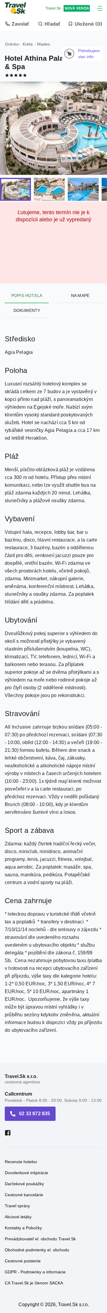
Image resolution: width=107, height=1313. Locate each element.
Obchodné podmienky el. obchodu (37, 1249)
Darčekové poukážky (24, 1183)
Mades (43, 44)
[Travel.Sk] (19, 8)
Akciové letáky (18, 1216)
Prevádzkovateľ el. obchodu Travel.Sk (40, 1238)
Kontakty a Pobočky (23, 1227)
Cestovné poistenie (23, 1260)
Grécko (12, 44)
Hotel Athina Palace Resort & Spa (50, 62)
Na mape (80, 295)
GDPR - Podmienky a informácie (35, 1272)
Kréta (28, 44)
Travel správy (17, 1205)
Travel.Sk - (67, 8)
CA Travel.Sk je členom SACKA (34, 1283)
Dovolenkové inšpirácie (26, 1172)
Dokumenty (26, 310)
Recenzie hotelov (21, 1161)
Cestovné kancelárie (24, 1194)
